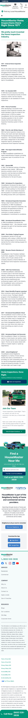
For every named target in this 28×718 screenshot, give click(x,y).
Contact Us (4, 591)
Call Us (21, 7)
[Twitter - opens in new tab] (6, 563)
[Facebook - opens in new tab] (2, 563)
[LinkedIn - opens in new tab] (13, 563)
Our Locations (5, 611)
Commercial (4, 574)
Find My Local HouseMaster (14, 473)
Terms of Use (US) (6, 659)
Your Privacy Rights (9, 681)
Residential (4, 571)
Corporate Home (6, 618)
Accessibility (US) (5, 671)
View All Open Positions (13, 431)
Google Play (15, 545)
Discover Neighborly (13, 527)
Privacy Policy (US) (6, 665)
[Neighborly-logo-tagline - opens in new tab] (21, 488)
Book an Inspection (15, 7)
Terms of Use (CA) (6, 662)
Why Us (3, 584)
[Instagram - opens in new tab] (10, 563)
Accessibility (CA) (5, 674)
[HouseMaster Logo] (7, 488)
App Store (15, 540)
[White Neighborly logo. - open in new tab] (5, 1)
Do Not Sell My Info (6, 678)
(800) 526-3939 (10, 559)
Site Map (3, 615)
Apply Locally (5, 595)
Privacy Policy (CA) (6, 668)
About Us (4, 588)
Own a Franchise (6, 598)
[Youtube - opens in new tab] (17, 563)
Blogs (3, 608)
